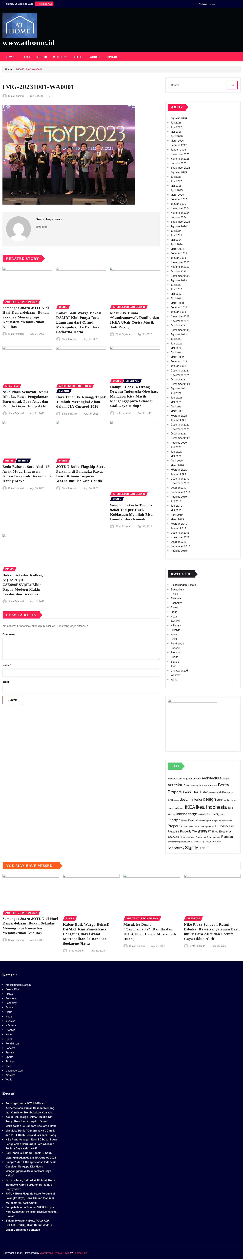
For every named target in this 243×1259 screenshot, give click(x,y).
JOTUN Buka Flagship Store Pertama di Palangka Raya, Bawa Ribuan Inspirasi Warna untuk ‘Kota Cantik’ (30, 1198)
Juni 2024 (176, 235)
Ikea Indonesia (211, 806)
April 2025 (177, 190)
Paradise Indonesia (197, 820)
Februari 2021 (179, 415)
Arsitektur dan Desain (183, 585)
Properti (174, 825)
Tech (26, 57)
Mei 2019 (176, 510)
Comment (8, 634)
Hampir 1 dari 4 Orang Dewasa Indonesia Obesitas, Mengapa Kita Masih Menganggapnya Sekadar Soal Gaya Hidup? (134, 396)
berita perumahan (208, 785)
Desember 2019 (180, 478)
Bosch (211, 792)
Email (6, 681)
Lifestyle (175, 630)
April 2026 (177, 136)
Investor (175, 621)
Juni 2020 (176, 451)
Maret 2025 (177, 194)
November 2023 (180, 267)
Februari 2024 (179, 253)
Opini (174, 639)
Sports (41, 57)
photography (226, 820)
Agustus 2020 (179, 442)
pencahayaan (213, 820)
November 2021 (180, 375)
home (233, 799)
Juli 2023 (176, 285)
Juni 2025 (176, 181)
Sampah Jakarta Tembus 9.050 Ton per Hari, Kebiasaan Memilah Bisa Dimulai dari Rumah (31, 1211)
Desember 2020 (180, 424)
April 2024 (177, 244)
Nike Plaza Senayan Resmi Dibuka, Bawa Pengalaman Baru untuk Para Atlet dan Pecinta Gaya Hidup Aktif (31, 1143)
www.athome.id (28, 42)
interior (172, 814)
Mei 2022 (176, 348)
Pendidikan (177, 643)
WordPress (46, 1253)
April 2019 (177, 515)
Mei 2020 (176, 456)
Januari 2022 (178, 366)
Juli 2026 (176, 122)
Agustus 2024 (179, 226)
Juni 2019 (176, 505)
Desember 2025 (180, 154)
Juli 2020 (176, 447)
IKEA (190, 807)
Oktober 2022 (178, 325)
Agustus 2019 (179, 496)
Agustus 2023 (179, 280)
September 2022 (180, 330)
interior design (187, 813)
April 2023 (177, 298)
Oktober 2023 (178, 271)
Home (8, 69)
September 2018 (180, 546)
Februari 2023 (179, 307)
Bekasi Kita (177, 589)
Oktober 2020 (178, 433)
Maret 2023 (177, 303)
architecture (212, 777)
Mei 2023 (176, 294)
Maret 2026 (177, 140)
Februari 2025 (179, 199)
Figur (174, 612)
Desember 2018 (180, 532)
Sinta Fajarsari (16, 95)
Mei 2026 (176, 131)
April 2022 (177, 352)
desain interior (191, 799)
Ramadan (227, 836)
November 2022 (180, 321)
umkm (203, 847)
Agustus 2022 (179, 334)
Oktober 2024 (178, 217)
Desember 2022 (180, 316)
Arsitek (225, 778)
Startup (175, 661)
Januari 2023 (178, 312)
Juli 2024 (176, 231)
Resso (196, 841)
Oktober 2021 (178, 379)
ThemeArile (80, 1253)
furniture (227, 800)
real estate (187, 841)
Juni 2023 (176, 289)
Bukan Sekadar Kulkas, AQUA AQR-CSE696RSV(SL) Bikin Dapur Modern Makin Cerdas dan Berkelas (22, 584)
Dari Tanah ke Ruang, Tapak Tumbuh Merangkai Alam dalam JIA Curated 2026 (81, 401)
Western (60, 57)
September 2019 (180, 492)
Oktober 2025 (178, 163)
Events (175, 607)
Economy (176, 603)
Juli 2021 (176, 393)
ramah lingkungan (175, 841)
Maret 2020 (177, 465)
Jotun (222, 814)
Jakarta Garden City (209, 814)
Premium (176, 652)
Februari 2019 (179, 523)
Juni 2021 (176, 397)
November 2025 (180, 158)
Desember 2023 (180, 262)
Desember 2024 (180, 208)
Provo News (62, 1253)
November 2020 (180, 429)
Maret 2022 (177, 357)
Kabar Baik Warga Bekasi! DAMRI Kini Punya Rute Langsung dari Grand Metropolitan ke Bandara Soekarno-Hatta (79, 322)
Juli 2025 (176, 177)
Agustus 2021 (179, 388)
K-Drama (176, 625)
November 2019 (180, 483)
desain (176, 800)
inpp (230, 807)
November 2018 (180, 537)
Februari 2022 (179, 361)
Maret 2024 (177, 249)
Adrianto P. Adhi (175, 778)
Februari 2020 (179, 469)
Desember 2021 (180, 370)
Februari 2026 (179, 145)
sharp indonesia (213, 841)
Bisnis (174, 594)
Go (232, 85)
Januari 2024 (178, 258)
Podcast (175, 648)
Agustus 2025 (179, 172)
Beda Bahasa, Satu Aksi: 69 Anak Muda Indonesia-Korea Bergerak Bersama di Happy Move (30, 1184)
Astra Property (191, 785)
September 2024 (180, 221)
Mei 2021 (176, 402)
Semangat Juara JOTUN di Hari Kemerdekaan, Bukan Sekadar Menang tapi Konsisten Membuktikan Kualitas (25, 317)
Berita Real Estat (195, 792)
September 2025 (180, 167)
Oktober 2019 (178, 488)
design (209, 799)
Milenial (184, 820)
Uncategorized (179, 670)
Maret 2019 (177, 519)
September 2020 (180, 438)
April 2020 (177, 460)
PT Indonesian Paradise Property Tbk (198, 826)
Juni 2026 (176, 127)
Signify (191, 847)
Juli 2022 (176, 339)
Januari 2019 (178, 528)
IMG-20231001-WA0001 (29, 69)
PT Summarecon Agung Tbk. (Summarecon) (200, 836)
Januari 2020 (178, 474)
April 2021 (177, 406)
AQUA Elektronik (192, 778)
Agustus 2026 (179, 118)
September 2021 (180, 384)
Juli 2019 (176, 501)
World (95, 57)
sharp (202, 841)
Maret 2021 (177, 411)
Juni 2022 (176, 343)
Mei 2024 (176, 240)
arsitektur (176, 785)
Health (78, 57)
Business (176, 598)
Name (6, 665)
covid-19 (219, 792)
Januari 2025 (178, 204)
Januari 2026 (178, 149)
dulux (220, 799)
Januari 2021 (178, 420)
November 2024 (180, 213)
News (9, 57)
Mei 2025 (176, 185)
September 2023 (180, 276)
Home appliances (176, 807)
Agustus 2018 (179, 551)
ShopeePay (176, 847)
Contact (112, 57)
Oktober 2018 (178, 542)
